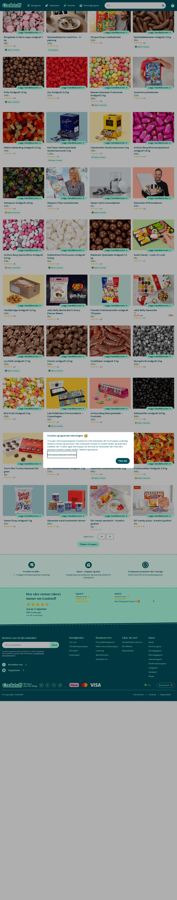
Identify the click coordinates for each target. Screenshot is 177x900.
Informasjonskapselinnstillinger (62, 454)
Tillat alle (122, 461)
